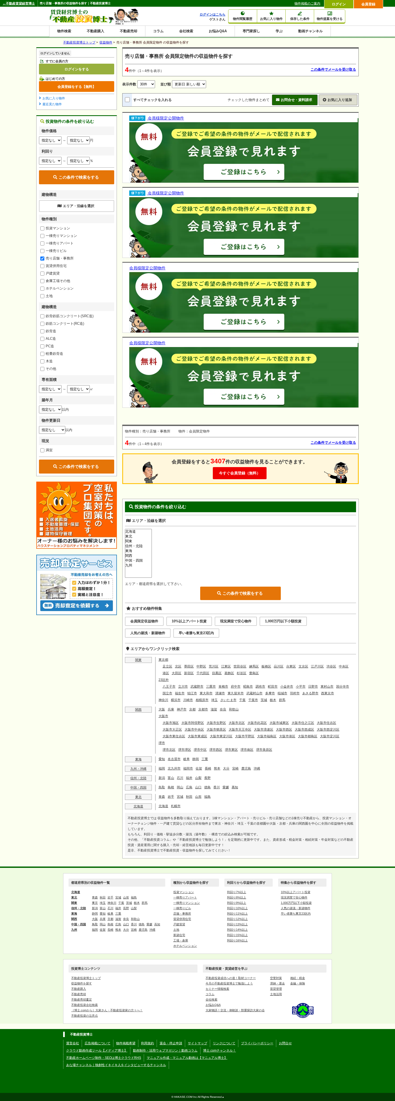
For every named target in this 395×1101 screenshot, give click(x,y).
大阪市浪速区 (263, 729)
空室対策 (276, 978)
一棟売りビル (56, 251)
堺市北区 (169, 750)
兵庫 (171, 709)
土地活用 (276, 994)
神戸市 (181, 709)
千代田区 (202, 673)
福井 (189, 778)
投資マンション (58, 228)
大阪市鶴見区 (216, 729)
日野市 (313, 686)
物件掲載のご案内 (307, 3)
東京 (95, 902)
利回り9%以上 (236, 902)
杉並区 (241, 673)
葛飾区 (229, 673)
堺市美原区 (264, 750)
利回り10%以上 (237, 908)
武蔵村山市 (254, 693)
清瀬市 (220, 693)
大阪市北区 (237, 723)
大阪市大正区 (172, 729)
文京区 (303, 666)
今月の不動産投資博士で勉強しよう (229, 983)
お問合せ (285, 1043)
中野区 (201, 666)
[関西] (138, 555)
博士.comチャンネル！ (219, 1050)
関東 (138, 660)
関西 (138, 710)
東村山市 (327, 686)
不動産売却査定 (81, 999)
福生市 (180, 693)
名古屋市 (174, 759)
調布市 (260, 686)
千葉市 (253, 700)
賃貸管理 (276, 988)
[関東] (138, 541)
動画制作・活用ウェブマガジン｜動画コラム (165, 1050)
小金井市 (286, 686)
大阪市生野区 (216, 723)
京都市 (203, 709)
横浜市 (176, 700)
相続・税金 (297, 978)
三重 (205, 759)
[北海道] (138, 531)
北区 (178, 666)
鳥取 (162, 787)
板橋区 (266, 666)
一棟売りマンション (61, 236)
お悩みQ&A (218, 31)
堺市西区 (215, 750)
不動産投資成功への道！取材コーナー (231, 978)
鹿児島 (246, 768)
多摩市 (270, 693)
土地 (49, 296)
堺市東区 (231, 750)
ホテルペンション (60, 288)
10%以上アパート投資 (189, 621)
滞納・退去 (277, 983)
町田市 (273, 686)
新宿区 (189, 673)
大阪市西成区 (304, 729)
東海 (138, 759)
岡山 (180, 787)
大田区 (176, 673)
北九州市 (174, 768)
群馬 (282, 700)
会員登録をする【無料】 (77, 86)
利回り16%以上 (237, 940)
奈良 (223, 709)
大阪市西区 (284, 729)
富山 (171, 778)
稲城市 (282, 693)
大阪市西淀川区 (328, 729)
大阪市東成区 (197, 736)
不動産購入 (95, 31)
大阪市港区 (287, 736)
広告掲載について (97, 1043)
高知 (235, 787)
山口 (198, 787)
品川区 (278, 666)
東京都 (163, 660)
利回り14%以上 (237, 929)
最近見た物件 (52, 104)
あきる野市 (310, 693)
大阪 (162, 709)
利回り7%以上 (236, 892)
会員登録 (368, 4)
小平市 (301, 686)
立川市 (183, 686)
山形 (198, 797)
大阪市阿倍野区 (192, 723)
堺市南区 (246, 750)
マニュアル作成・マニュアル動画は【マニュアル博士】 (187, 1058)
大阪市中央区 (194, 729)
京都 (192, 709)
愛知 (162, 759)
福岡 (162, 768)
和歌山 (234, 709)
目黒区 (217, 673)
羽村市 (295, 693)
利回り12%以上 (237, 918)
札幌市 (176, 806)
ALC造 (51, 339)
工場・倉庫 (180, 940)
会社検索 (186, 31)
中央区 (344, 666)
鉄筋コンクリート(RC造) (65, 324)
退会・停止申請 (171, 1043)
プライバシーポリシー (257, 1043)
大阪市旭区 (171, 723)
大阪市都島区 (307, 736)
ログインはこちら (212, 14)
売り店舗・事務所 (60, 258)
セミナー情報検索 (217, 988)
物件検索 (64, 31)
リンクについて (224, 1043)
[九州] (138, 565)
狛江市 (192, 693)
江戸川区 (317, 666)
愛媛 (225, 787)
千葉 (242, 700)
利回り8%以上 (236, 897)
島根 (171, 787)
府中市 (235, 686)
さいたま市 (228, 700)
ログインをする (76, 69)
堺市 (162, 743)
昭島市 (248, 686)
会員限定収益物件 (144, 621)
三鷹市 (211, 686)
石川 (180, 778)
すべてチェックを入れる (152, 100)
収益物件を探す (81, 983)
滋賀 (214, 709)
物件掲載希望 (125, 1043)
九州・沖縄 (138, 769)
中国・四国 (138, 787)
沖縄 (257, 768)
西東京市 (327, 693)
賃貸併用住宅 (56, 266)
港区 (166, 673)
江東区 (226, 666)
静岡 (195, 759)
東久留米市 (236, 693)
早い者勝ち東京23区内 (196, 633)
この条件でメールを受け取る (333, 69)
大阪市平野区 (244, 736)
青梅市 (223, 686)
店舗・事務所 (182, 913)
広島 (189, 787)
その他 (51, 369)
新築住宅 (179, 935)
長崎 (208, 768)
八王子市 (169, 686)
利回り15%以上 (237, 935)
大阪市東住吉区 (174, 736)
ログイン (339, 4)
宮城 (180, 797)
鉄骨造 (51, 331)
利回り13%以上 (237, 924)
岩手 (171, 797)
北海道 (138, 806)
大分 (226, 768)
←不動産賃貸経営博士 (19, 3)
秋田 (189, 797)
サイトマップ (197, 1043)
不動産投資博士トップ (86, 978)
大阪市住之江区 (303, 723)
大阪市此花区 (257, 723)
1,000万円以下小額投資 (283, 621)
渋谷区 (331, 666)
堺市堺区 (184, 750)
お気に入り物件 (53, 98)
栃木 (273, 700)
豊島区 (254, 673)
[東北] (138, 536)
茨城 (264, 700)
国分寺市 (342, 686)
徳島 (207, 787)
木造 (49, 361)
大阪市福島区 (266, 736)
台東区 (291, 666)
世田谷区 (240, 666)
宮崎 (235, 768)
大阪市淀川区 (329, 736)
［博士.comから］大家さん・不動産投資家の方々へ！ (107, 1010)
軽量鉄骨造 (54, 354)
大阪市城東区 (279, 723)
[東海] (138, 550)
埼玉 (214, 700)
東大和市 (206, 693)
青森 (162, 797)
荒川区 (213, 666)
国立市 (167, 693)
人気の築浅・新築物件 (147, 633)
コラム (158, 31)
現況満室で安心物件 (236, 621)
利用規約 (147, 1043)
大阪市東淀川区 (221, 736)
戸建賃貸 (53, 273)
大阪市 (163, 716)
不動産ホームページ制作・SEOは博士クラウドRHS (103, 1058)
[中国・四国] (138, 560)
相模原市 (202, 700)
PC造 (50, 346)
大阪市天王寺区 (240, 729)
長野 (207, 778)
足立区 (167, 666)
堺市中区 (200, 750)
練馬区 (254, 666)
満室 (49, 450)
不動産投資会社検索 (84, 1004)
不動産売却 (128, 31)
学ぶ (279, 31)
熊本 (217, 768)
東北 (138, 797)
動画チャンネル (310, 31)
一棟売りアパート (60, 243)
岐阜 (186, 759)
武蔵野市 (197, 686)
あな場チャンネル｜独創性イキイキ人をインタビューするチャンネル (116, 1065)
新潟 (162, 778)
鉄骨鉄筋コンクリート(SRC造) (70, 316)
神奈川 (163, 700)
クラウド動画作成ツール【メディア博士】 (96, 1050)
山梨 (198, 778)
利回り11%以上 (237, 913)
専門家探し (251, 31)
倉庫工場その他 (58, 281)
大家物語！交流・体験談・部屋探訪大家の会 (235, 1010)
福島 (207, 797)
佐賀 (199, 768)
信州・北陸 (138, 778)
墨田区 (189, 666)
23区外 (164, 680)
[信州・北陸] (138, 546)
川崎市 (188, 700)
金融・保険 (297, 983)
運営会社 (72, 1043)
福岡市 (188, 768)
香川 (216, 787)
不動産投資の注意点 (84, 1015)
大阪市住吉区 (326, 723)
